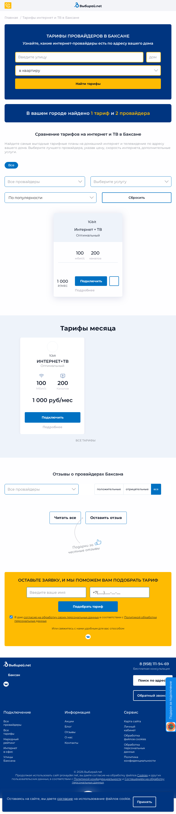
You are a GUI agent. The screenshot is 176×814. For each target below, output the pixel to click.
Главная (11, 18)
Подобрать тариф (88, 606)
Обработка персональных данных (134, 748)
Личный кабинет (130, 728)
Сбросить (137, 198)
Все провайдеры (9, 723)
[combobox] (79, 57)
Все (11, 165)
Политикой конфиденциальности (97, 779)
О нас (69, 737)
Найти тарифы (88, 84)
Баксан (14, 675)
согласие (65, 799)
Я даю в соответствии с (85, 619)
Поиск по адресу (153, 680)
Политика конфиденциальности (135, 758)
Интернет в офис (9, 749)
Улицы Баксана (9, 758)
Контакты (70, 742)
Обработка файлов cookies (135, 737)
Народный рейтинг (9, 740)
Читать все (65, 518)
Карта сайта (132, 721)
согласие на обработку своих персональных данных (61, 617)
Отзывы (70, 732)
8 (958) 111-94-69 (154, 664)
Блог (68, 726)
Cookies (142, 775)
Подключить (91, 281)
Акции (69, 721)
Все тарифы (86, 440)
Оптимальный (88, 235)
